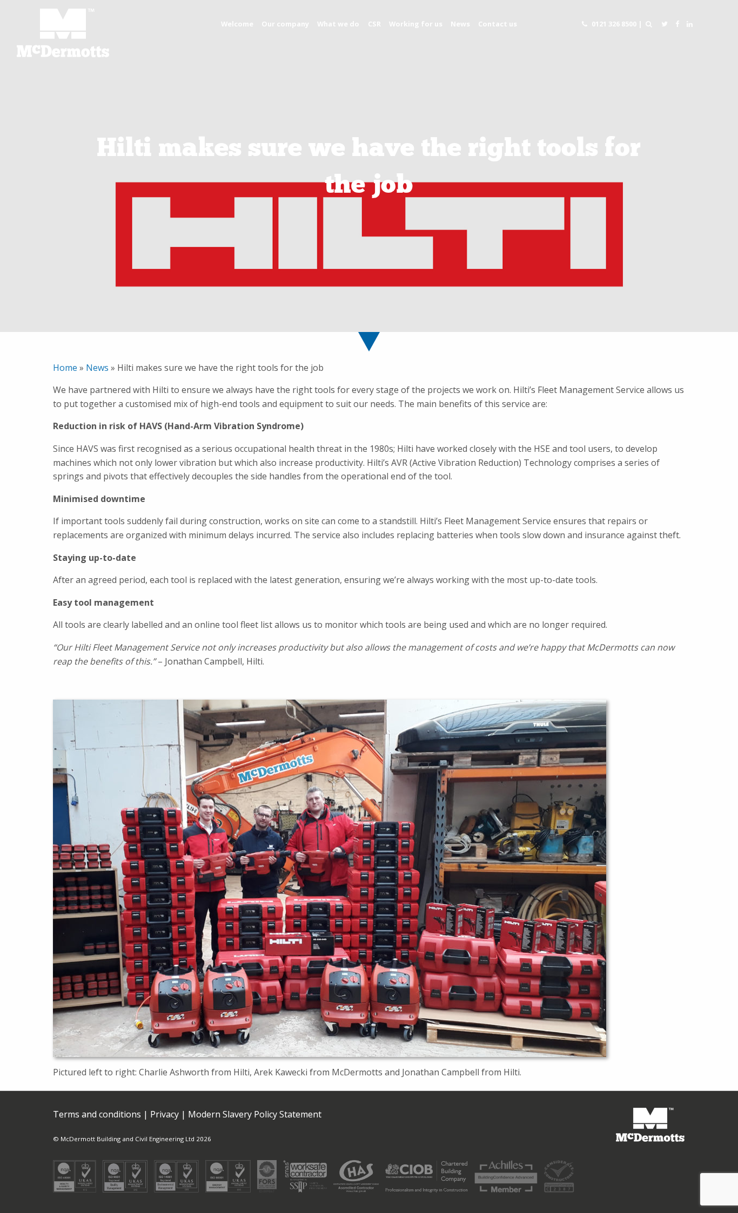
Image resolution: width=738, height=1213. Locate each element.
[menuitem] (237, 24)
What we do (338, 24)
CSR (374, 24)
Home (66, 368)
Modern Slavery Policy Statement (254, 1114)
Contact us (497, 24)
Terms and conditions (97, 1114)
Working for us (415, 24)
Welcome (237, 24)
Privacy (164, 1114)
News (460, 24)
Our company (285, 24)
